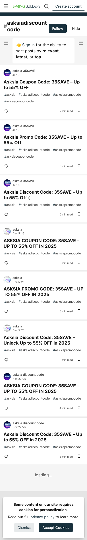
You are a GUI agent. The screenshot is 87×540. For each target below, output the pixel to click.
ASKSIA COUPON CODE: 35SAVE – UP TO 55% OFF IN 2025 (41, 243)
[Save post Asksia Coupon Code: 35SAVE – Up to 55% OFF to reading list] (79, 111)
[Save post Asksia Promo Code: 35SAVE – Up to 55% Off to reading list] (79, 166)
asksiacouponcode (19, 101)
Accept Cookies (55, 527)
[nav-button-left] (6, 42)
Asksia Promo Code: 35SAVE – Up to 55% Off (43, 139)
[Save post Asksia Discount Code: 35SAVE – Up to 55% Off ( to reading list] (79, 214)
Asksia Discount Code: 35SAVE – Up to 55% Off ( (43, 194)
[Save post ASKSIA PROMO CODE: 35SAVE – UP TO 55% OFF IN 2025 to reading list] (79, 311)
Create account (68, 6)
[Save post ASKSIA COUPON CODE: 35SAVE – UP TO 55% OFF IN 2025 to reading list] (79, 263)
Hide (76, 28)
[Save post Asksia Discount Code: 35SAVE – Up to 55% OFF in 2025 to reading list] (79, 457)
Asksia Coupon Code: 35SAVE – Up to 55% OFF (42, 84)
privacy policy (42, 517)
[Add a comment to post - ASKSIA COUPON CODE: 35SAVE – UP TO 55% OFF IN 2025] (7, 262)
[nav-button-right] (80, 42)
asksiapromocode (67, 94)
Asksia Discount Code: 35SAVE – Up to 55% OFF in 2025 (43, 437)
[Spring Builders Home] (26, 6)
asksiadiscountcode (34, 94)
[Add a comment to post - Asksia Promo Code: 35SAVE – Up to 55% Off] (7, 166)
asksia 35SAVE (23, 71)
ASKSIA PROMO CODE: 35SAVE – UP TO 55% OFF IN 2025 (43, 291)
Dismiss (24, 527)
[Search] (46, 6)
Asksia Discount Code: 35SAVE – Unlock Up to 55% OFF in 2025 (39, 340)
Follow (57, 28)
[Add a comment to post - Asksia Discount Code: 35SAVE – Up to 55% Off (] (7, 214)
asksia (9, 94)
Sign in (28, 45)
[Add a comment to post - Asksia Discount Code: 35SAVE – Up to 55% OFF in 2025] (7, 456)
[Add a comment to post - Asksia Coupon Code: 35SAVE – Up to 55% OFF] (7, 111)
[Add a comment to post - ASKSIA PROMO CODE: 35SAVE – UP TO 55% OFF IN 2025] (7, 311)
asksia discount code (28, 374)
